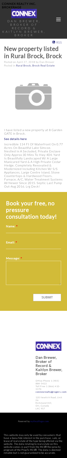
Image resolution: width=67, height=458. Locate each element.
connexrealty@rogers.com (51, 391)
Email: (11, 242)
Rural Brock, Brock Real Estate (35, 65)
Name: (11, 226)
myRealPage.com (39, 421)
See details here (15, 139)
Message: (13, 258)
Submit (47, 297)
